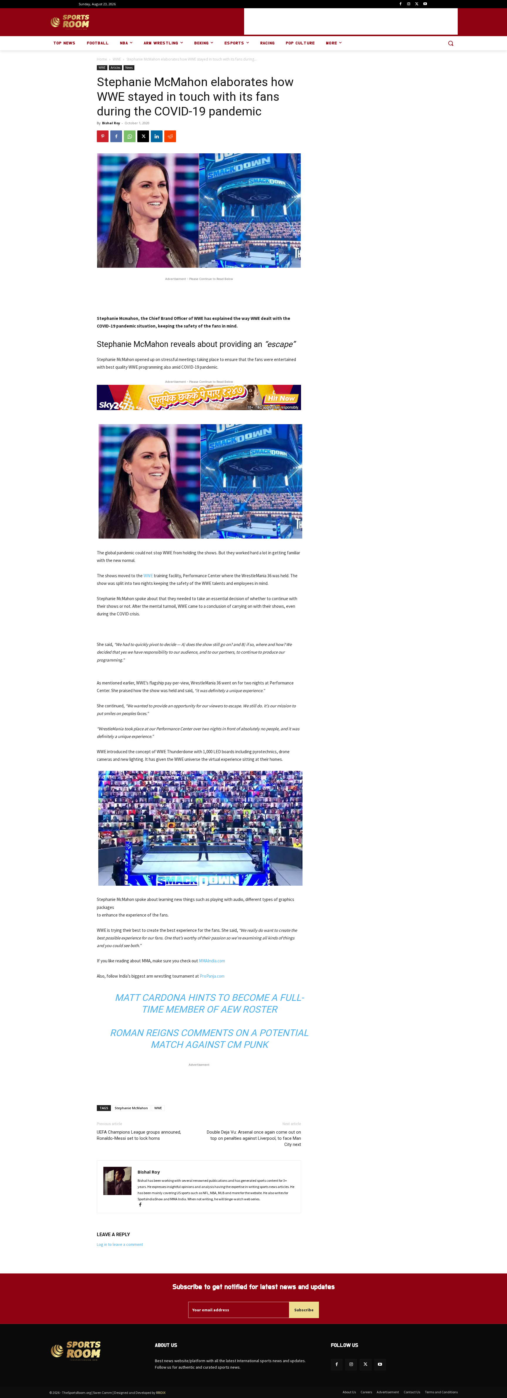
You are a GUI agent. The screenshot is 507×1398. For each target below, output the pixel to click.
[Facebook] (400, 4)
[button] (451, 43)
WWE (117, 59)
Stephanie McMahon (131, 1108)
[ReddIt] (170, 136)
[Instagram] (408, 4)
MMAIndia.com (212, 961)
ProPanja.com (212, 976)
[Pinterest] (103, 136)
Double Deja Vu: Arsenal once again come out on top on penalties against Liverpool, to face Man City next (254, 1138)
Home (102, 59)
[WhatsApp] (130, 136)
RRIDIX (160, 1392)
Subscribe (304, 1310)
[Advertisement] (351, 21)
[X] (416, 4)
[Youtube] (425, 4)
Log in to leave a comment (120, 1244)
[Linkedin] (157, 136)
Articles (115, 68)
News (129, 68)
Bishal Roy (111, 123)
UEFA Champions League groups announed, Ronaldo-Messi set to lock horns (139, 1135)
